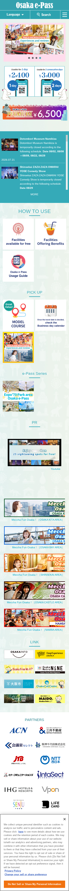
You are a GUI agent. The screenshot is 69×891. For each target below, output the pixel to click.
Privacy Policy (13, 870)
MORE (34, 194)
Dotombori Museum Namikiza (38, 138)
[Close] (65, 819)
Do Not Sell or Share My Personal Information (34, 884)
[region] (34, 852)
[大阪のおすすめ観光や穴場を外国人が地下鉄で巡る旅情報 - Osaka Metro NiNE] (50, 670)
